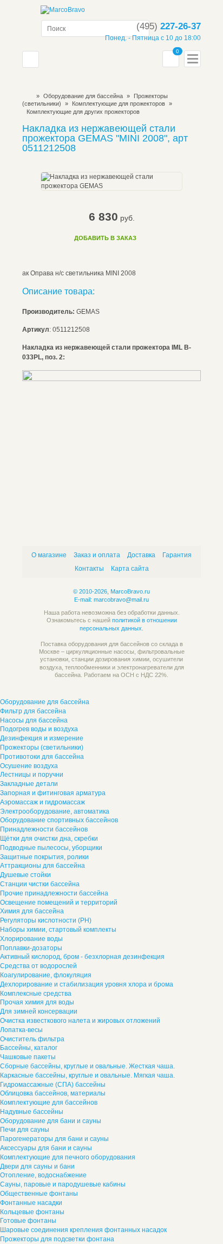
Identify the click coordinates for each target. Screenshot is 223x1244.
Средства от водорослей (38, 966)
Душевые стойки (25, 875)
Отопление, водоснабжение (43, 1175)
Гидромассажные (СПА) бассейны (53, 1084)
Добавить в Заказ (105, 238)
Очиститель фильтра (32, 1039)
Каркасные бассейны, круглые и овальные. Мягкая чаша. (87, 1075)
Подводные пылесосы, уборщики (51, 848)
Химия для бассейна (32, 911)
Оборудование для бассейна (83, 96)
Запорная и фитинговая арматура (53, 793)
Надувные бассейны (31, 1112)
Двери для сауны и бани (37, 1166)
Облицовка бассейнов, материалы (53, 1093)
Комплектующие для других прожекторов (83, 111)
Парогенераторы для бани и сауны (54, 1139)
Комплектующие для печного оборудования (67, 1157)
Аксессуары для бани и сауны (46, 1148)
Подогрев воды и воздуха (39, 729)
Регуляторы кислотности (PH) (45, 920)
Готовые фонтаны (28, 1220)
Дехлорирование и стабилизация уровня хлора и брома (86, 984)
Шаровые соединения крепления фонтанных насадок (83, 1230)
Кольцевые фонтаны (32, 1212)
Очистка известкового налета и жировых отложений (80, 1020)
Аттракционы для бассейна (42, 865)
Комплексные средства (35, 993)
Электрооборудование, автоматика (54, 811)
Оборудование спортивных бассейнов (59, 820)
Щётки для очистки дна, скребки (49, 838)
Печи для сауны (24, 1129)
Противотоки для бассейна (42, 756)
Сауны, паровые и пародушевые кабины (63, 1184)
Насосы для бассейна (34, 720)
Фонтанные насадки (31, 1203)
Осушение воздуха (29, 766)
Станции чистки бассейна (40, 884)
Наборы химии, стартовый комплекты (58, 929)
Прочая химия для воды (37, 1002)
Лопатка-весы (21, 1030)
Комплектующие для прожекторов (119, 103)
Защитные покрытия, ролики (44, 857)
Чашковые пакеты (28, 1057)
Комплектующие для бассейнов (48, 1102)
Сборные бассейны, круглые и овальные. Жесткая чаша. (87, 1066)
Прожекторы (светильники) (41, 747)
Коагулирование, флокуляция (45, 975)
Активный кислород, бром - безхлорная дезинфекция (82, 957)
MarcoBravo (25, 96)
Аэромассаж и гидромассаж (42, 802)
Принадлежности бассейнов (44, 829)
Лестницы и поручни (31, 774)
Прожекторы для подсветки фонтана (57, 1239)
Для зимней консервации (38, 1011)
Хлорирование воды (31, 939)
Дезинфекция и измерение (41, 738)
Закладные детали (29, 784)
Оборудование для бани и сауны (50, 1121)
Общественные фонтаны (39, 1193)
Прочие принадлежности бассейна (54, 893)
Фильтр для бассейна (33, 711)
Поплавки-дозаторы (31, 948)
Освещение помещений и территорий (58, 902)
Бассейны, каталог (28, 1048)
